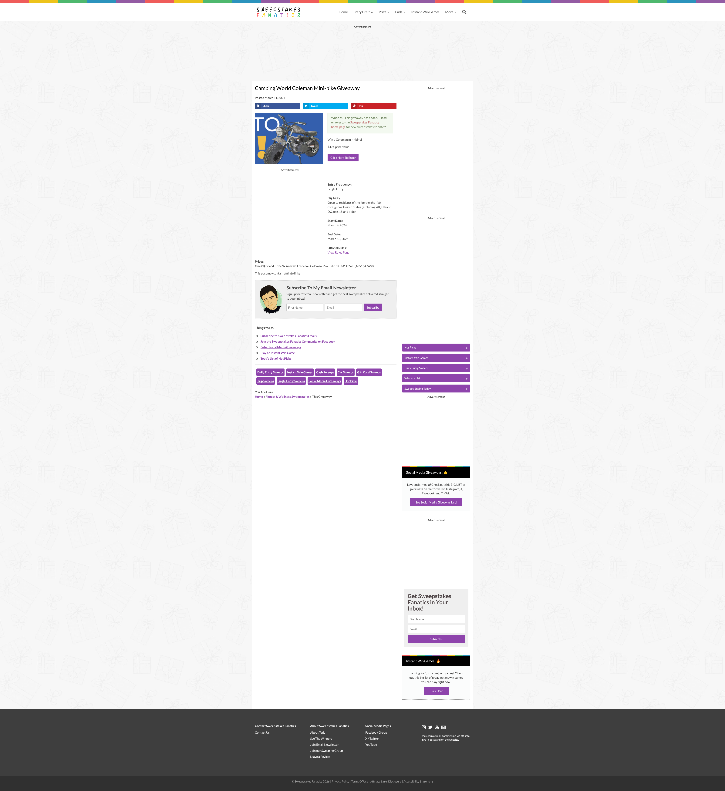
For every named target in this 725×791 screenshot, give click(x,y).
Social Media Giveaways (325, 381)
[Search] (464, 12)
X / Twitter (372, 738)
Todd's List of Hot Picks (276, 358)
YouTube (371, 744)
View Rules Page (338, 252)
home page (338, 127)
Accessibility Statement (418, 781)
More (449, 12)
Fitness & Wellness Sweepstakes (287, 396)
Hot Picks (351, 381)
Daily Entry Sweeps (270, 372)
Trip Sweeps (265, 381)
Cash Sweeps (325, 372)
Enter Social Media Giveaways (281, 347)
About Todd (317, 732)
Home (343, 12)
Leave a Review (320, 756)
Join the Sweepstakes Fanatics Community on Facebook (298, 341)
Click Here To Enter (343, 157)
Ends (398, 12)
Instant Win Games (425, 12)
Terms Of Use (359, 781)
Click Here (436, 691)
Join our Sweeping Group (326, 750)
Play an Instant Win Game (278, 353)
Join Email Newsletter (324, 744)
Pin (361, 105)
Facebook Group (376, 732)
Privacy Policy (341, 781)
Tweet (314, 105)
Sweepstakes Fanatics (364, 122)
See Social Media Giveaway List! (436, 502)
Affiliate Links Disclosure (386, 781)
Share (266, 105)
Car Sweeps (346, 372)
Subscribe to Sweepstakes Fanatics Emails (289, 336)
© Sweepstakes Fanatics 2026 (311, 781)
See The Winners (321, 738)
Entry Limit (361, 12)
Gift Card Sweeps (369, 372)
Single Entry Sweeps (291, 381)
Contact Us (262, 732)
